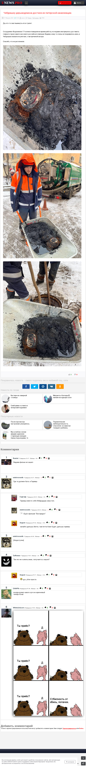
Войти (81, 728)
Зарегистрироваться (69, 728)
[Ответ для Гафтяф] (21, 513)
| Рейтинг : (33, 458)
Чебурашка (35, 18)
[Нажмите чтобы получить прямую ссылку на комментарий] (49, 458)
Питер (29, 18)
